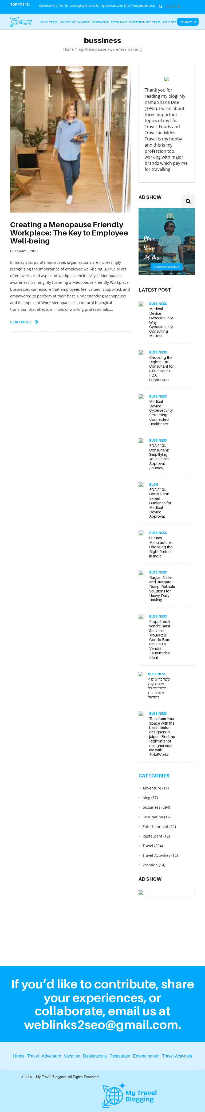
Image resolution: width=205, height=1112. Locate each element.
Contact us (188, 22)
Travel (54, 22)
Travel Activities (164, 22)
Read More (21, 321)
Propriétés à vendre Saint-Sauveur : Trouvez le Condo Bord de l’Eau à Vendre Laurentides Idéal (160, 639)
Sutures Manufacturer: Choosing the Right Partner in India (161, 547)
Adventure (68, 22)
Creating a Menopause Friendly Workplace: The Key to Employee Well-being (69, 232)
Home (44, 22)
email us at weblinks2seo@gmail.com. (102, 1017)
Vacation (83, 22)
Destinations (95, 1056)
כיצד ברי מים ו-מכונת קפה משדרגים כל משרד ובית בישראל (159, 688)
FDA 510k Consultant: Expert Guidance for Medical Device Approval (160, 503)
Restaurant (119, 22)
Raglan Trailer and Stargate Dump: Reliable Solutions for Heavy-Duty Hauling (162, 588)
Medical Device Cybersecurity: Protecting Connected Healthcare (161, 412)
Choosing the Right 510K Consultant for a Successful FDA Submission (161, 368)
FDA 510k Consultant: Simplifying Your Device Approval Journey (159, 456)
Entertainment (140, 22)
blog (153, 484)
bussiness (158, 303)
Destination (100, 22)
